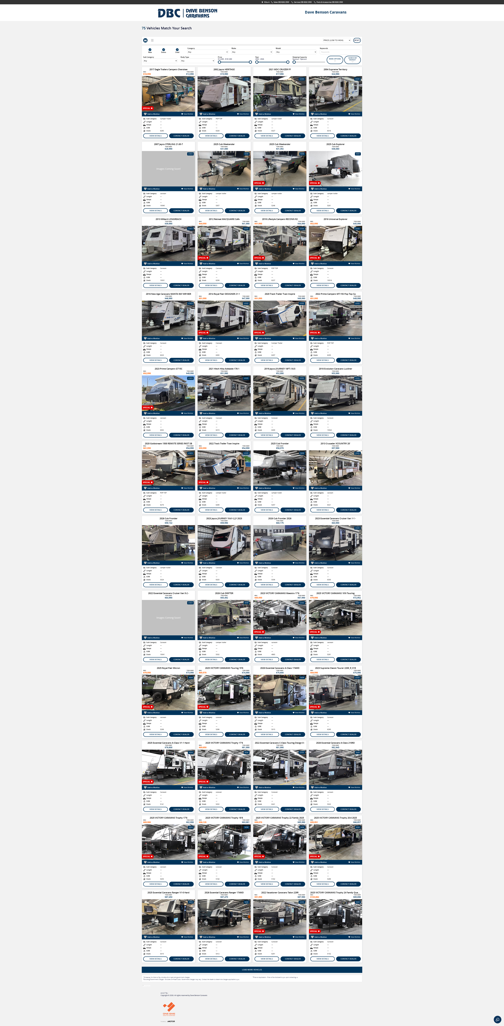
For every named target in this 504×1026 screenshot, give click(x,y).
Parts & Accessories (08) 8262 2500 (330, 2)
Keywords (324, 48)
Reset (357, 40)
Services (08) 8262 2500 (303, 2)
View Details (155, 135)
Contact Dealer (181, 135)
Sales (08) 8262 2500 (281, 2)
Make (234, 48)
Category (191, 48)
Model (278, 48)
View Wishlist (188, 114)
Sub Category (148, 57)
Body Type (185, 57)
